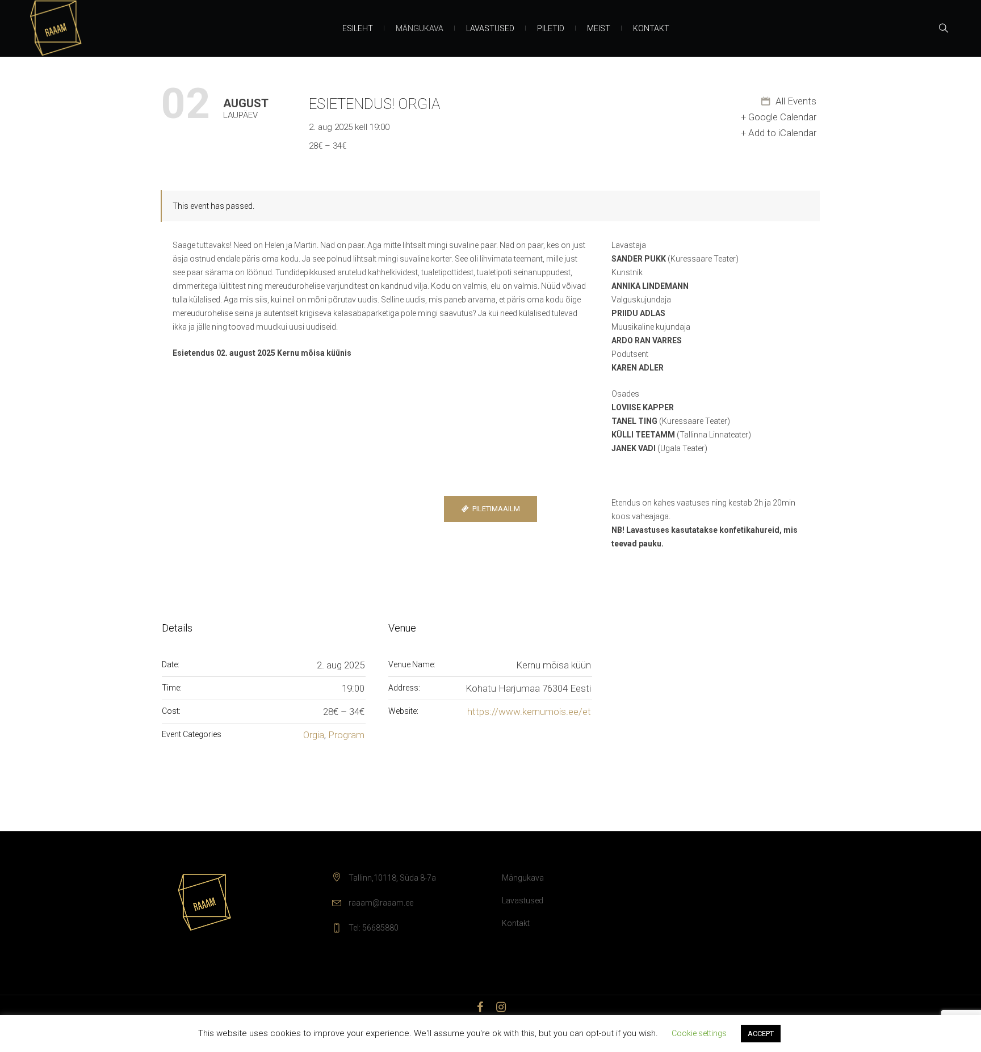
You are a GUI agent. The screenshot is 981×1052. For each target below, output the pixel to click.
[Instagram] (501, 1007)
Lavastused (522, 900)
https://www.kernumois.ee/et (529, 711)
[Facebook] (480, 1007)
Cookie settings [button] (699, 1033)
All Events (794, 101)
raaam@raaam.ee (381, 902)
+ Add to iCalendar (778, 132)
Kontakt (516, 923)
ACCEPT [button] (761, 1033)
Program (346, 734)
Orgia (313, 734)
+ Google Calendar (778, 117)
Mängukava (523, 877)
